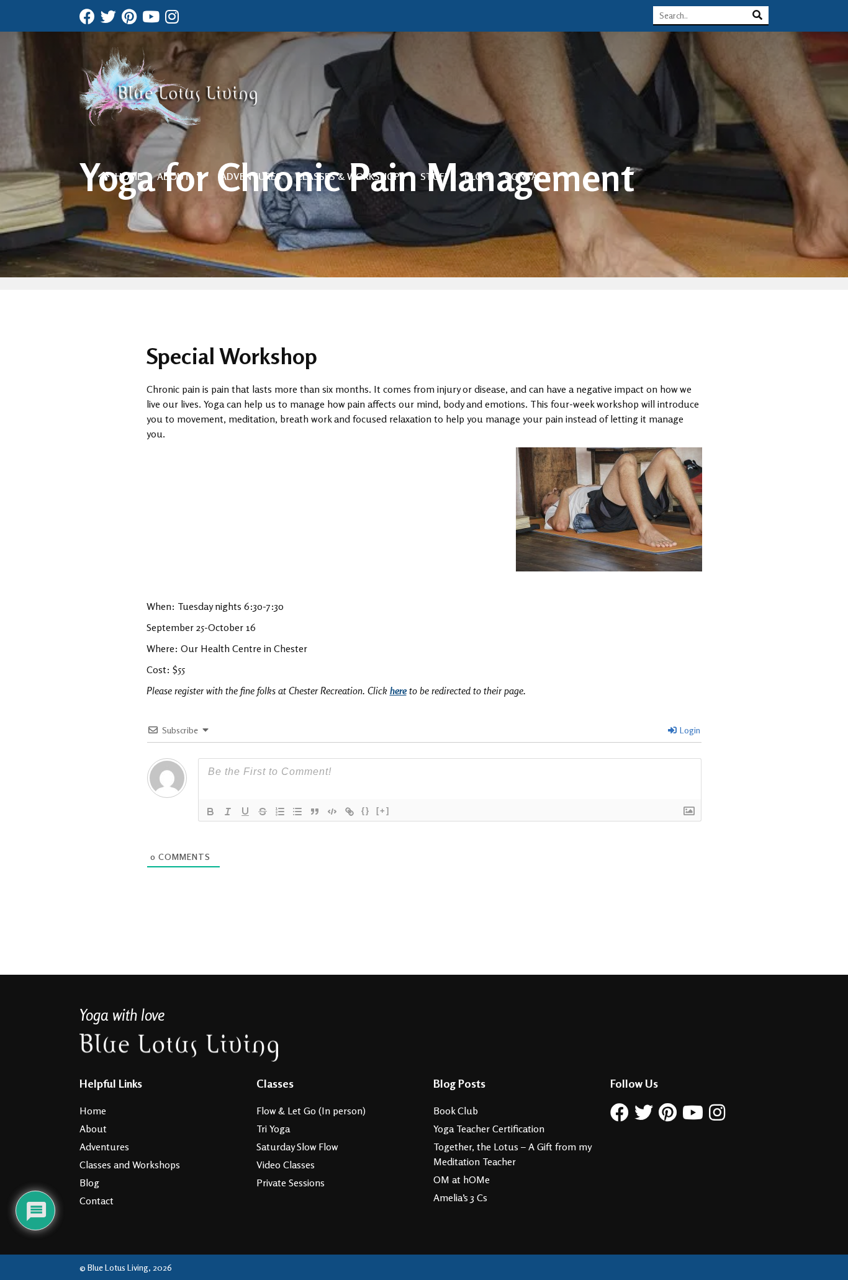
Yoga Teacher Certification (488, 1128)
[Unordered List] (297, 811)
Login (689, 730)
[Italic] (228, 811)
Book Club (455, 1110)
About (174, 176)
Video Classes (285, 1164)
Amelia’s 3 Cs (460, 1197)
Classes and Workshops (129, 1164)
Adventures (250, 176)
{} (365, 810)
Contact (528, 176)
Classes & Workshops (350, 176)
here (398, 690)
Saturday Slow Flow (297, 1146)
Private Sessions (290, 1182)
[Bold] (210, 811)
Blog (477, 176)
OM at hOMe (461, 1179)
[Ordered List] (280, 811)
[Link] (349, 811)
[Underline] (245, 811)
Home (127, 176)
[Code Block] (332, 811)
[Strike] (262, 811)
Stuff (434, 176)
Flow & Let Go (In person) (311, 1110)
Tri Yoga (273, 1128)
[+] (383, 810)
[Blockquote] (314, 811)
